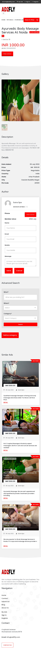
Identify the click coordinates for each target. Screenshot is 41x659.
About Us (5, 608)
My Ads (21, 1)
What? (6, 292)
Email (7, 234)
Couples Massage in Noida (15, 427)
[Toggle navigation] (3, 13)
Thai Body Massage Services (16, 523)
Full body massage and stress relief (18, 379)
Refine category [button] (10, 335)
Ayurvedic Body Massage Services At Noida (20, 474)
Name (7, 223)
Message (8, 256)
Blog (3, 605)
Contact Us (7, 645)
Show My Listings (20, 207)
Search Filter (31, 20)
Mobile (7, 245)
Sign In (28, 1)
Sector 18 (8, 382)
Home (3, 20)
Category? (8, 314)
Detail (5, 402)
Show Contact (7, 54)
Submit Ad (5, 602)
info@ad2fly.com (13, 637)
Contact (5, 598)
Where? (6, 303)
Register (36, 1)
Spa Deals (10, 20)
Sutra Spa (21, 390)
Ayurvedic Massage (21, 20)
